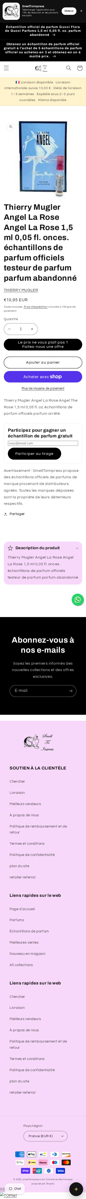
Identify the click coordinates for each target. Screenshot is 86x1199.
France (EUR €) (41, 1136)
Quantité (11, 319)
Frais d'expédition (36, 307)
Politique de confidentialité (32, 855)
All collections (21, 965)
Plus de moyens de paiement (43, 388)
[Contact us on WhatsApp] (78, 600)
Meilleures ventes (24, 942)
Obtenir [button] (69, 11)
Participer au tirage (34, 454)
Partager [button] (17, 514)
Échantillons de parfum (29, 931)
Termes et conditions (27, 843)
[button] (6, 68)
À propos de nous (24, 815)
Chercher (17, 781)
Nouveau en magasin (27, 954)
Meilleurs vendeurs (25, 804)
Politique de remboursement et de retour (38, 829)
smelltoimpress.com (34, 1179)
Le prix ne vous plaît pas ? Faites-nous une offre (43, 344)
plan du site (19, 866)
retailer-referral (23, 877)
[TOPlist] (8, 1195)
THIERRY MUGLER (21, 290)
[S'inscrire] (70, 691)
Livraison (17, 793)
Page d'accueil (22, 909)
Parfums (17, 920)
